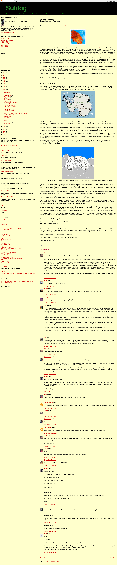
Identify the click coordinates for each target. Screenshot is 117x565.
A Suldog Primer (5, 290)
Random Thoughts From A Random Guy (11, 248)
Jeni (45, 337)
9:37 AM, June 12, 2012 (50, 286)
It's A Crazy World (5, 254)
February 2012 (7, 122)
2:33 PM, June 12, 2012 (50, 466)
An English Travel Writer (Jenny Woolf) (11, 228)
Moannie (3, 271)
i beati (46, 410)
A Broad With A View (6, 227)
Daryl (45, 280)
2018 (4, 80)
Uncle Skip (4, 155)
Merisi (2, 205)
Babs (45, 533)
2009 (4, 128)
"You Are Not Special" (9, 114)
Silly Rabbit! (4, 260)
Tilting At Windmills (6, 253)
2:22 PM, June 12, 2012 (50, 457)
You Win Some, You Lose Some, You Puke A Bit (15, 108)
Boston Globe (4, 41)
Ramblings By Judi (6, 247)
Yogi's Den (4, 256)
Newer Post (43, 557)
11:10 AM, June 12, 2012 (50, 374)
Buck (45, 394)
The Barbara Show (6, 262)
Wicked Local (4, 45)
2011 (4, 125)
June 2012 (6, 99)
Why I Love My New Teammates (11, 101)
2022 (4, 74)
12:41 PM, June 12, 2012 (50, 433)
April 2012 (6, 119)
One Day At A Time (6, 242)
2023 (4, 72)
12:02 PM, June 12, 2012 (50, 408)
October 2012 (7, 94)
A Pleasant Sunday (8, 112)
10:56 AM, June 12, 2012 (50, 346)
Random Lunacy (5, 261)
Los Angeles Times (6, 44)
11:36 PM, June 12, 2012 (50, 523)
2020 (4, 77)
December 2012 (8, 91)
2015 (4, 85)
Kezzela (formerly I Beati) (7, 237)
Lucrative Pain (4, 234)
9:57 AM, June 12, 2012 (50, 302)
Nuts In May (4, 224)
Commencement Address (9, 109)
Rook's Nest (4, 210)
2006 (4, 132)
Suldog (16, 8)
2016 (4, 83)
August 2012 (7, 97)
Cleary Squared (5, 265)
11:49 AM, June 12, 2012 (50, 400)
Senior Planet (4, 49)
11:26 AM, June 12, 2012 (50, 391)
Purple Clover (4, 42)
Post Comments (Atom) (53, 561)
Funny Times (4, 46)
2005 (4, 134)
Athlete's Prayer (7, 116)
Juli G (2, 238)
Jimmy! (3, 263)
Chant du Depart (5, 150)
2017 (4, 81)
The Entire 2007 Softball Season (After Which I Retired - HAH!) (17, 281)
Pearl (2, 181)
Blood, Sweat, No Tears (9, 105)
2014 (4, 86)
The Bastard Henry (6, 244)
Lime (54, 25)
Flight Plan (4, 246)
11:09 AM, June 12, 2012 (50, 354)
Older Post (113, 557)
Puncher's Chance (8, 104)
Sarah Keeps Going (6, 239)
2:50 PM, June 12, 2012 (50, 490)
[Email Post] (41, 245)
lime (45, 305)
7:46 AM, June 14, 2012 (50, 552)
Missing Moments (5, 243)
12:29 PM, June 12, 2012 (50, 425)
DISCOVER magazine (7, 40)
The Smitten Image (6, 160)
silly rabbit (47, 507)
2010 (4, 126)
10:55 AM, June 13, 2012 (50, 531)
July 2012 (6, 98)
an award (63, 25)
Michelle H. (47, 357)
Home (78, 557)
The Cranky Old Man (6, 190)
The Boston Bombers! (6, 282)
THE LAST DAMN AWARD (10, 106)
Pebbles (3, 225)
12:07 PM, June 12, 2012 (50, 416)
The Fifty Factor (5, 240)
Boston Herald (5, 38)
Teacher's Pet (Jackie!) (7, 171)
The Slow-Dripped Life (6, 249)
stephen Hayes (48, 402)
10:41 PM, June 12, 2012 (50, 513)
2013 (4, 88)
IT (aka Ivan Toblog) (50, 460)
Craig (45, 253)
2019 (4, 78)
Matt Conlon (47, 427)
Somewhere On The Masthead (9, 145)
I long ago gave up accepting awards (95, 47)
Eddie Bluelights (5, 229)
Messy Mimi (4, 176)
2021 (4, 75)
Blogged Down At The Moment (9, 252)
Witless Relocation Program (8, 257)
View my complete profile (7, 32)
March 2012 (7, 120)
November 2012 (8, 92)
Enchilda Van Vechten (50, 21)
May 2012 (6, 117)
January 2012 (7, 123)
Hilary (46, 288)
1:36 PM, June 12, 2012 (50, 446)
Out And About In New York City (9, 165)
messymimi (47, 297)
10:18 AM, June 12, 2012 (50, 335)
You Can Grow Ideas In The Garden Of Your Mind (15, 113)
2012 (4, 89)
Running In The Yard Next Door (9, 196)
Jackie (46, 448)
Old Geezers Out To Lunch (8, 235)
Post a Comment (44, 555)
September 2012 (8, 95)
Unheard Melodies (5, 215)
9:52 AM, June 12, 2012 (50, 294)
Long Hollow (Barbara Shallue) (9, 185)
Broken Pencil (4, 47)
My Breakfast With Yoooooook (11, 102)
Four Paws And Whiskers (7, 219)
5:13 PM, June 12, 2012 (50, 504)
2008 (4, 129)
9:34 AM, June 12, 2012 (50, 278)
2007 (4, 131)
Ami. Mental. (4, 251)
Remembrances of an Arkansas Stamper (11, 258)
